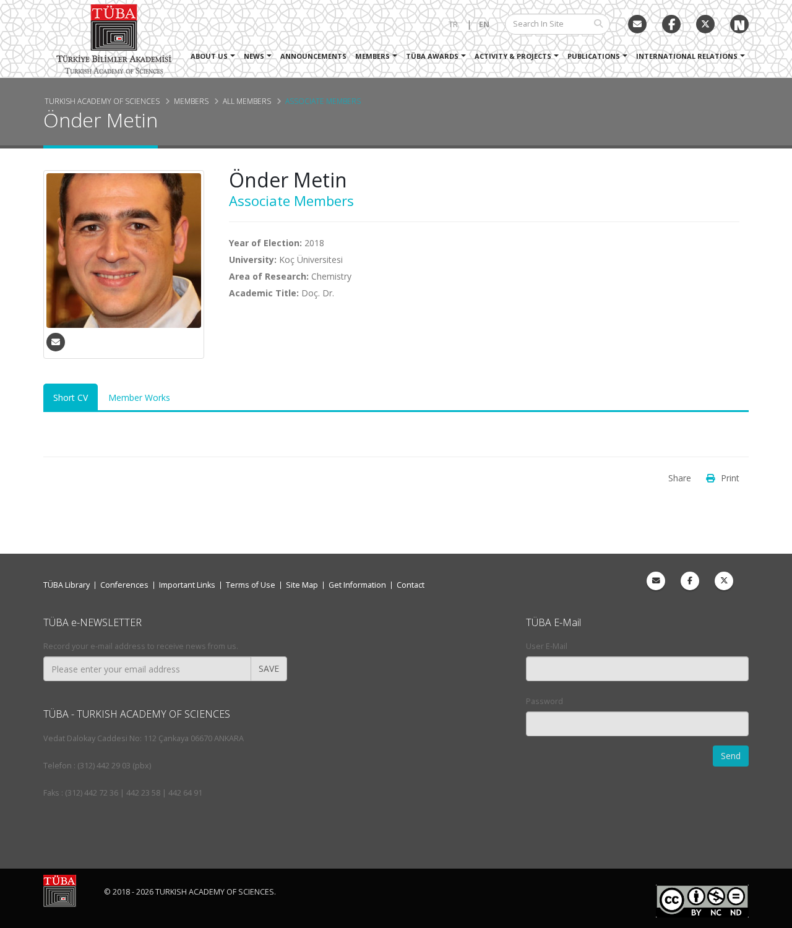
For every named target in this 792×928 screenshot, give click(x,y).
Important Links (187, 585)
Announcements (313, 56)
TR (453, 24)
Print (730, 478)
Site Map (302, 585)
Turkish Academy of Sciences (102, 101)
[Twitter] (705, 24)
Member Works (139, 397)
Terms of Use (250, 585)
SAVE (269, 668)
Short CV (70, 397)
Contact (410, 585)
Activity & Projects (513, 56)
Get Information (357, 585)
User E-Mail (546, 646)
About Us (209, 56)
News (254, 56)
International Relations (687, 56)
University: (253, 259)
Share (679, 478)
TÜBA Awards (432, 56)
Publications (593, 56)
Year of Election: (265, 243)
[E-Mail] (55, 342)
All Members (247, 101)
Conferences (124, 585)
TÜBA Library (66, 585)
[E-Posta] (637, 24)
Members (372, 56)
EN (484, 24)
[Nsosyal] (739, 24)
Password (544, 701)
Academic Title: (264, 293)
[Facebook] (690, 581)
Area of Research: (269, 276)
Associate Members (323, 101)
